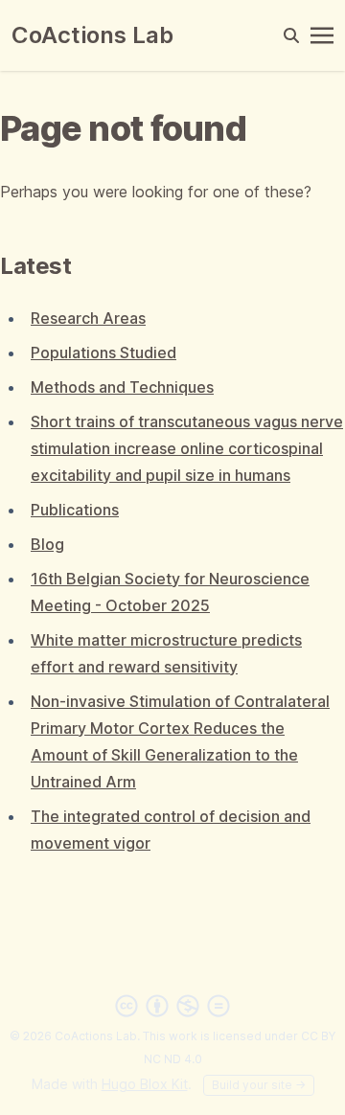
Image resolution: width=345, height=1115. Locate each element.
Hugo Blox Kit (145, 1084)
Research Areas (88, 318)
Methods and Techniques (122, 387)
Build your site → (259, 1085)
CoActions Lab (92, 35)
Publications (75, 509)
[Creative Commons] (172, 1005)
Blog (47, 544)
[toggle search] (291, 35)
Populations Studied (103, 352)
